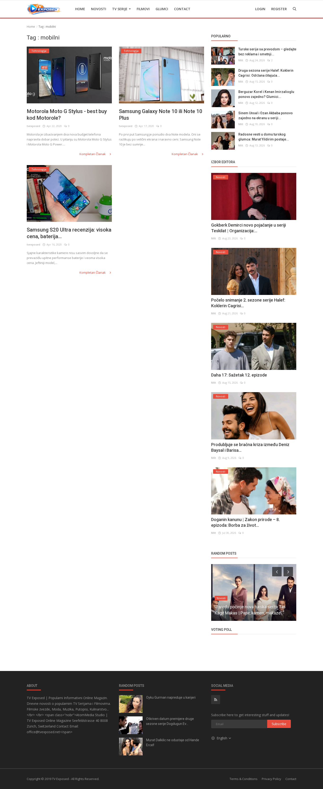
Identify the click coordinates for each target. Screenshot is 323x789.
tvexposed (33, 126)
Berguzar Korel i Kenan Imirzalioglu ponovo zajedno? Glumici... (266, 94)
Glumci (162, 9)
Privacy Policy (271, 779)
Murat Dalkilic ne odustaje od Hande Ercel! (172, 742)
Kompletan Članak (92, 154)
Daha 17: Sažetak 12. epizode (239, 375)
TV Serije (120, 9)
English (222, 738)
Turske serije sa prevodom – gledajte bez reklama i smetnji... (267, 51)
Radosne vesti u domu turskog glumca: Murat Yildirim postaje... (263, 136)
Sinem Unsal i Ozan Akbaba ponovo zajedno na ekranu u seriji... (265, 115)
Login (260, 9)
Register (279, 9)
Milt (240, 60)
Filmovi (143, 9)
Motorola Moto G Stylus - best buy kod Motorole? (67, 114)
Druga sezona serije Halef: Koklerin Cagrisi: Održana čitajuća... (265, 73)
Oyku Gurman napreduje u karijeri (171, 697)
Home (80, 9)
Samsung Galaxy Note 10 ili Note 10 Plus (160, 114)
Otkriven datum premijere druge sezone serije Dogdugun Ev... (170, 721)
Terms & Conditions (244, 779)
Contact (182, 9)
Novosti (98, 9)
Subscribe (279, 724)
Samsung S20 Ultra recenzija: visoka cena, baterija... (69, 233)
